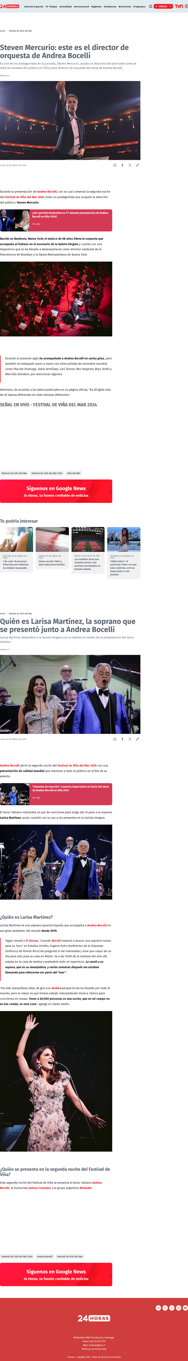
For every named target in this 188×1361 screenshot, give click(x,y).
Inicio (2, 30)
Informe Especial (33, 6)
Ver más (36, 223)
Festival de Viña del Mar (20, 30)
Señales (163, 6)
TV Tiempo (51, 6)
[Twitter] (130, 165)
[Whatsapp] (115, 165)
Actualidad (65, 6)
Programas (139, 6)
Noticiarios (125, 6)
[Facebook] (122, 165)
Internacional (81, 6)
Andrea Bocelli (45, 1256)
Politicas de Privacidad (94, 1349)
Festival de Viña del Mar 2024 (47, 473)
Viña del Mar (73, 473)
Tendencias (110, 6)
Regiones (96, 6)
